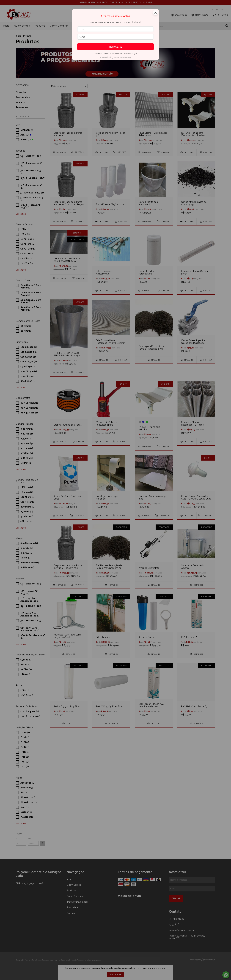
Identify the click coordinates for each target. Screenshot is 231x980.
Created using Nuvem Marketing (115, 57)
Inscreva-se (115, 46)
